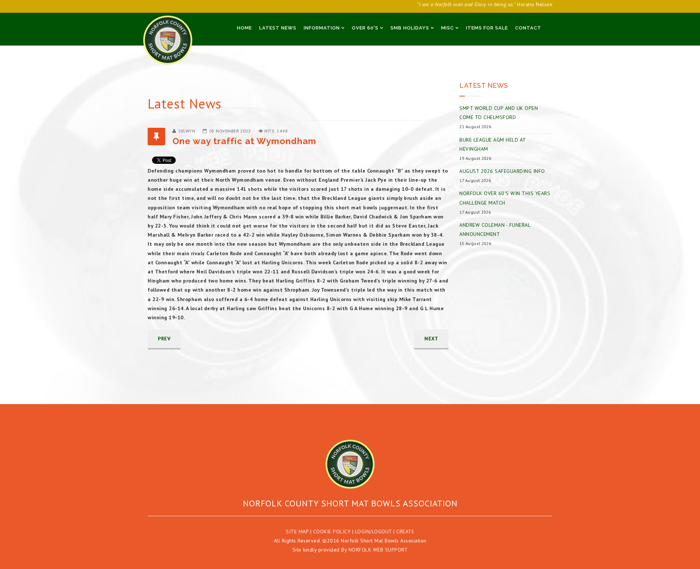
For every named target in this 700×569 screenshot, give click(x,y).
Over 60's (365, 28)
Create (405, 531)
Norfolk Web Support (378, 549)
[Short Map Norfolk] (350, 464)
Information (322, 28)
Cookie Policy (332, 531)
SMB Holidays (409, 28)
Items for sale (487, 28)
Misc (447, 28)
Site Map (297, 531)
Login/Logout (373, 531)
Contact (528, 28)
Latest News (277, 28)
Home (244, 28)
